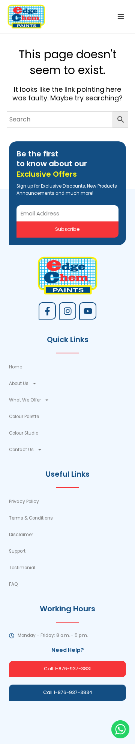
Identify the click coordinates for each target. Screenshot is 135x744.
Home (15, 367)
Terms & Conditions (31, 518)
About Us (18, 383)
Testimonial (22, 568)
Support (17, 551)
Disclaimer (21, 535)
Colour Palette (24, 417)
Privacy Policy (24, 502)
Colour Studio (23, 433)
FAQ (13, 584)
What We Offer (25, 400)
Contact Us (21, 450)
